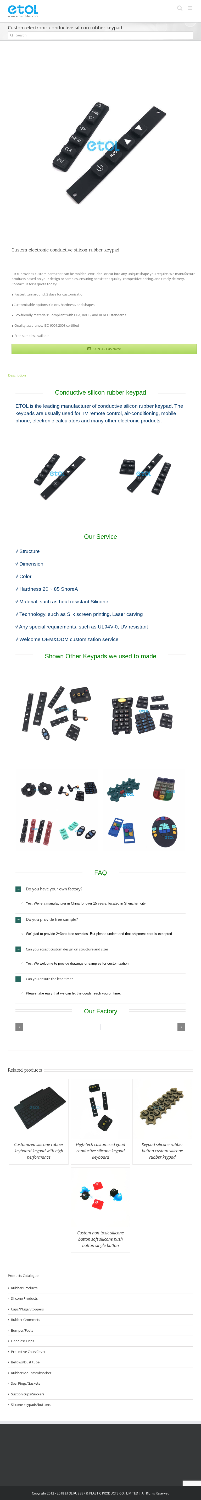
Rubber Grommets (25, 1319)
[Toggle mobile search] (179, 8)
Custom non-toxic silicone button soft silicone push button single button (100, 1239)
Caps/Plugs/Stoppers (27, 1309)
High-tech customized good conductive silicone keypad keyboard (100, 1151)
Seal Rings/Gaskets (25, 1383)
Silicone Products (24, 1298)
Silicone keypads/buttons (31, 1404)
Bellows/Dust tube (25, 1362)
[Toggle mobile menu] (190, 8)
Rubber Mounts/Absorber (31, 1372)
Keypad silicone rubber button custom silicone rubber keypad (162, 1151)
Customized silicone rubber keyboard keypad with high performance (38, 1151)
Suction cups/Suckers (27, 1394)
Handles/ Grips (22, 1340)
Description (17, 375)
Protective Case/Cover (28, 1351)
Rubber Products (24, 1288)
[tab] (100, 375)
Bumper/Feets (22, 1330)
